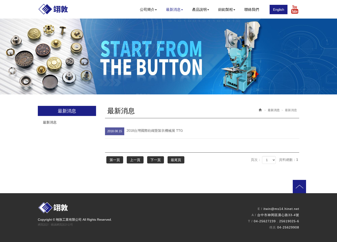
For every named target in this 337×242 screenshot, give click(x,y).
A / (253, 215)
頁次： (256, 160)
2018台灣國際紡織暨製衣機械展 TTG (145, 131)
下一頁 (155, 160)
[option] (168, 56)
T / (250, 221)
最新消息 (50, 122)
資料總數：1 (288, 160)
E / (260, 209)
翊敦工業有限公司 (61, 9)
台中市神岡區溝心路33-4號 (278, 215)
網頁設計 (43, 224)
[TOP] (175, 191)
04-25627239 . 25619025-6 (276, 221)
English (278, 9)
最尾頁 (176, 160)
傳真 (272, 227)
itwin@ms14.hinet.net (281, 209)
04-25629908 (288, 227)
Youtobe (294, 9)
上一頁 (135, 160)
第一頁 (115, 160)
